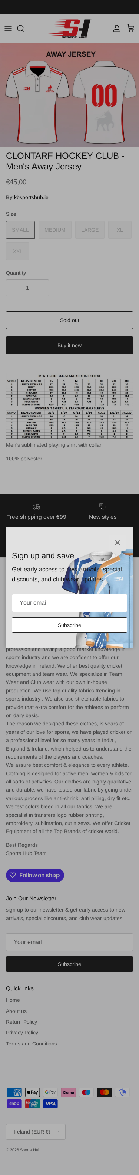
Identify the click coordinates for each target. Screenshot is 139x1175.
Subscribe (69, 625)
